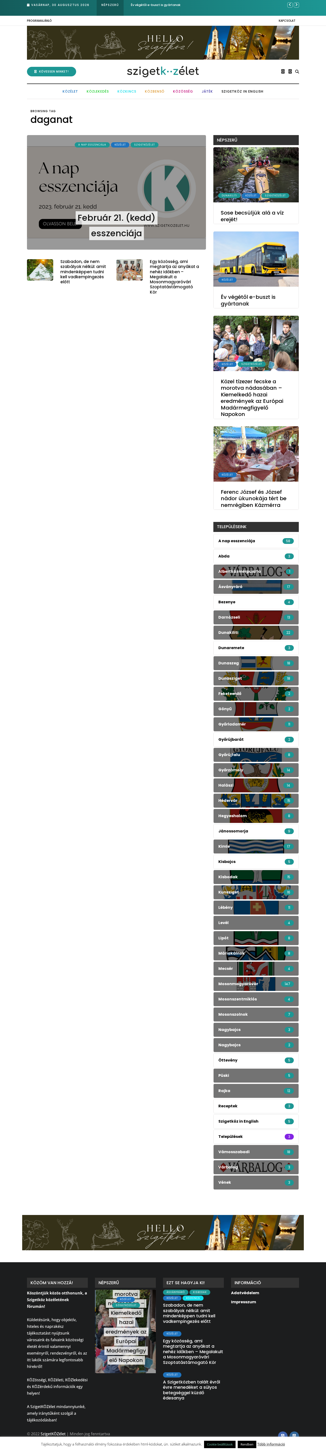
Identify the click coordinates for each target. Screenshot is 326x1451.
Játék (207, 91)
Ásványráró (176, 1292)
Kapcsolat (287, 21)
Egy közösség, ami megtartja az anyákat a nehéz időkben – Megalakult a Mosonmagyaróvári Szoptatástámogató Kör (174, 277)
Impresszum (243, 1302)
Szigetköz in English (242, 91)
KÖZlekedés (98, 91)
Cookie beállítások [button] (220, 1444)
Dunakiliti (229, 195)
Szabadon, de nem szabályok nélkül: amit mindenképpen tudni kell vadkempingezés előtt (83, 272)
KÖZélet (70, 91)
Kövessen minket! (54, 71)
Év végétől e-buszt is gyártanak (248, 301)
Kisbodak (200, 1292)
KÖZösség (183, 91)
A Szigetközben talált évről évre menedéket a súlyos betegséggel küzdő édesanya (191, 1390)
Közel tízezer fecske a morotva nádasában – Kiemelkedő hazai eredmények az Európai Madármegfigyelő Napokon (252, 398)
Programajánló (39, 21)
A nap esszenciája (92, 145)
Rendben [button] (247, 1444)
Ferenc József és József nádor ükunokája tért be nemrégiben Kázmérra (253, 498)
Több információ (271, 1444)
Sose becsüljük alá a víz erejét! (252, 216)
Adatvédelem (245, 1293)
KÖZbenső (154, 91)
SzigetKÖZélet (144, 145)
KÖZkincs (126, 91)
